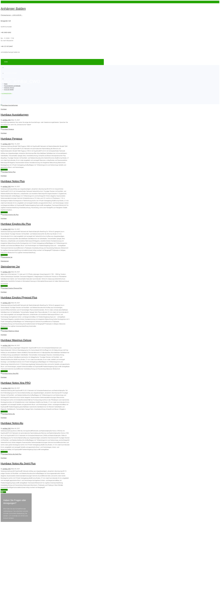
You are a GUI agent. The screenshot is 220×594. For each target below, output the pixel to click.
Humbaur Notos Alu (12, 423)
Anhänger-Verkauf (10, 73)
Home (6, 62)
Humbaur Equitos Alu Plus (16, 223)
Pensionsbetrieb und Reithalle (14, 67)
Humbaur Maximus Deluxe (16, 340)
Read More (4, 127)
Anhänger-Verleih (9, 89)
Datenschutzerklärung (8, 592)
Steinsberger (5, 261)
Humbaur (4, 109)
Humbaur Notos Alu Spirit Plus (18, 463)
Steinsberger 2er (10, 266)
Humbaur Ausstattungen (15, 114)
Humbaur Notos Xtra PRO (16, 382)
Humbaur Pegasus (11, 138)
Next (4, 492)
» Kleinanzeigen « (6, 93)
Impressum (20, 592)
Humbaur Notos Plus (13, 181)
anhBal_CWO (7, 120)
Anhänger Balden (13, 8)
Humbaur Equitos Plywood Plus (19, 297)
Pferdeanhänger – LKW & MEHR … (11, 15)
